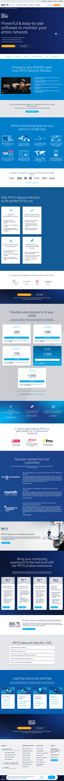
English (60, 1)
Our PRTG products (32, 111)
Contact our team (55, 701)
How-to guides (7, 702)
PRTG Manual (23, 703)
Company (44, 1)
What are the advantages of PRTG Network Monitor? (23, 655)
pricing (26, 56)
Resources (31, 5)
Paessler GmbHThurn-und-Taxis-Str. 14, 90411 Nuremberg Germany (56, 750)
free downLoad (8, 46)
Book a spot (5, 542)
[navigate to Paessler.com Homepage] (4, 5)
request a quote (32, 416)
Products (12, 5)
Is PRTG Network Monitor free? (18, 651)
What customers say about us (32, 182)
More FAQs (38, 701)
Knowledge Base (39, 703)
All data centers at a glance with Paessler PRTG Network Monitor (42, 473)
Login (55, 1)
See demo (23, 46)
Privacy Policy (24, 778)
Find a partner (55, 699)
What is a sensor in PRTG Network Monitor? (21, 662)
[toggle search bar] (61, 5)
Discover (6, 607)
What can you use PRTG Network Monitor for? (21, 658)
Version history (23, 705)
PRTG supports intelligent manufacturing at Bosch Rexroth (40, 489)
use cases (18, 56)
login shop (53, 416)
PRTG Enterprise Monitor (38, 394)
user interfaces (59, 159)
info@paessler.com (55, 755)
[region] (32, 777)
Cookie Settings (42, 777)
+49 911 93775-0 (54, 757)
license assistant (10, 417)
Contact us (50, 1)
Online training (55, 703)
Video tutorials (7, 704)
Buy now (16, 337)
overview (8, 56)
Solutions (19, 5)
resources (55, 56)
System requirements (24, 701)
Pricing (25, 5)
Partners (37, 5)
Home (2, 8)
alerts (10, 158)
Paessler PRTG (6, 8)
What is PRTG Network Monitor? (18, 647)
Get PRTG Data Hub (29, 629)
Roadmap (38, 705)
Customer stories (37, 56)
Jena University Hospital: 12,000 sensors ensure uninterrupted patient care (39, 504)
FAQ (47, 56)
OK (51, 777)
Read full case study (27, 483)
